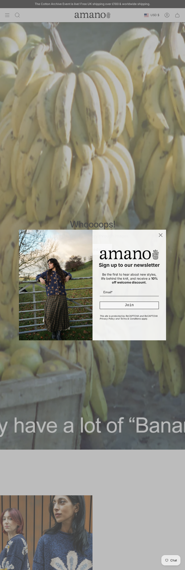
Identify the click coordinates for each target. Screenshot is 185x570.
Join (129, 305)
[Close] (160, 235)
